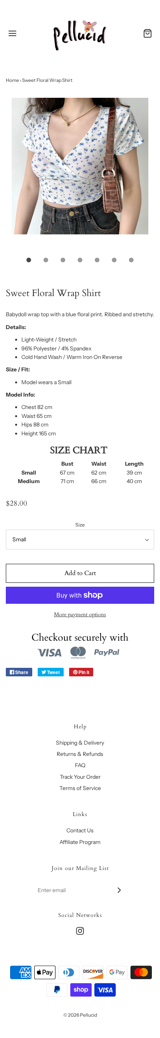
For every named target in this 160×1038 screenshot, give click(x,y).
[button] (80, 174)
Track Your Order (80, 776)
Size (80, 525)
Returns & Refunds (80, 753)
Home (12, 80)
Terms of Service (80, 788)
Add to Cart (80, 573)
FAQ (80, 765)
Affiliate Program (80, 842)
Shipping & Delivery (80, 742)
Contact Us (80, 830)
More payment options (80, 614)
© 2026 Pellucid (80, 1015)
